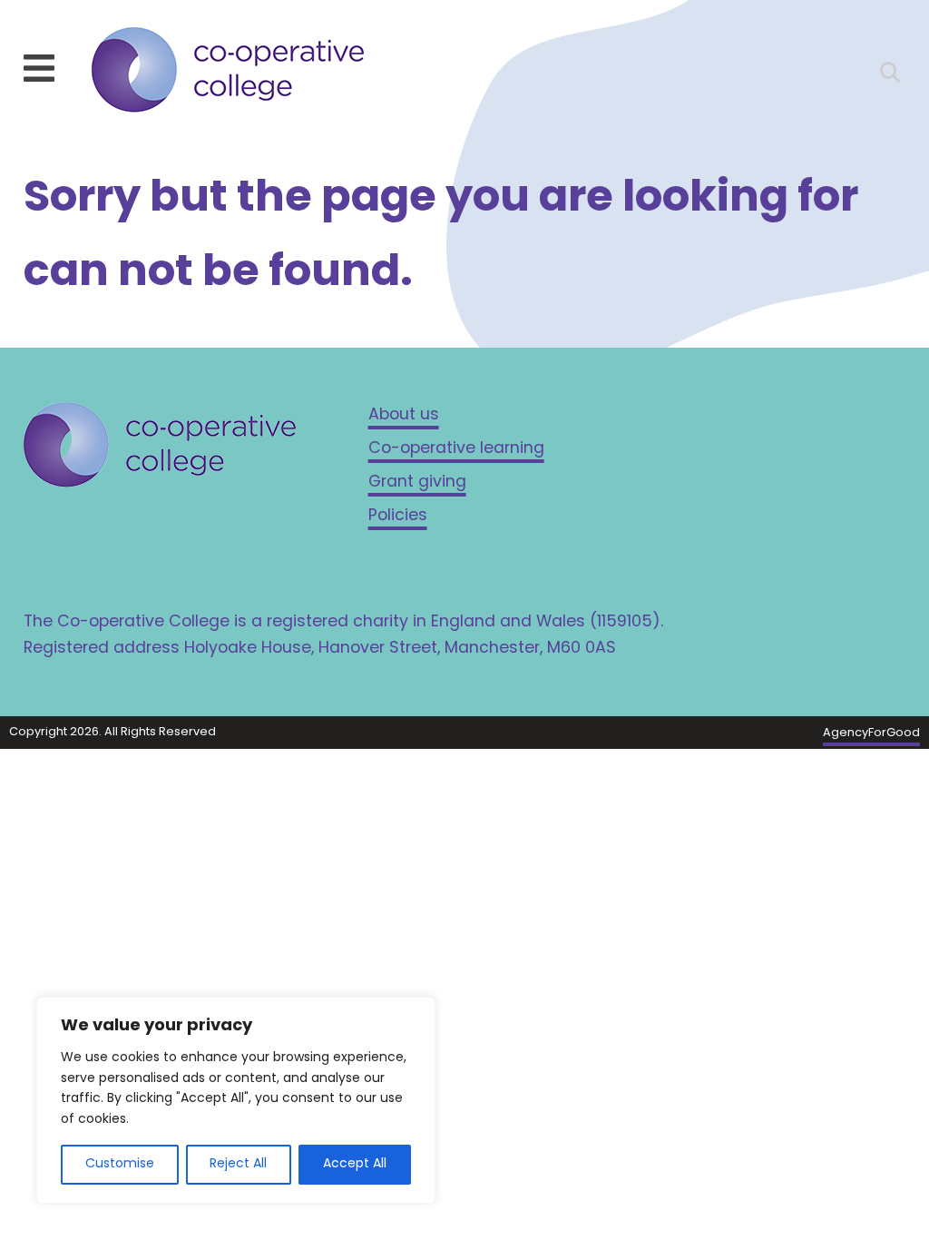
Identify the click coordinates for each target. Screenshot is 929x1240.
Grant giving (417, 482)
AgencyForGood (871, 733)
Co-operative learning (456, 449)
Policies (397, 516)
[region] (235, 1100)
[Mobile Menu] (39, 68)
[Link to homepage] (228, 74)
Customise (119, 1164)
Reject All (238, 1164)
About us (403, 415)
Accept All (354, 1164)
